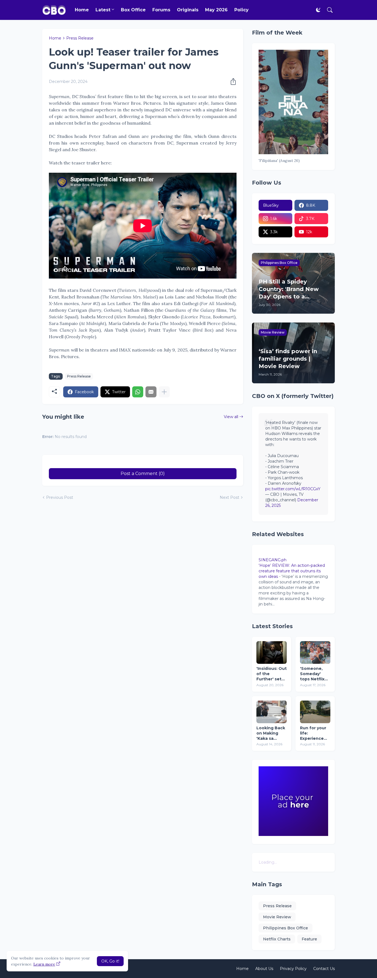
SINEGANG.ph (272, 559)
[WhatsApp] (137, 391)
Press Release (80, 38)
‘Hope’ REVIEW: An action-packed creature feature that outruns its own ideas (292, 571)
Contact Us (324, 968)
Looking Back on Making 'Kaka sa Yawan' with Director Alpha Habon (270, 733)
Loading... (268, 862)
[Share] (232, 81)
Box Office (133, 9)
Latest (102, 9)
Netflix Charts (277, 939)
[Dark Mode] (318, 10)
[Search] (330, 10)
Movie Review (277, 916)
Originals (187, 9)
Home (82, 9)
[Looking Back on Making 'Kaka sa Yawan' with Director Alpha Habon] (271, 712)
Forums (161, 9)
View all (231, 416)
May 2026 (216, 9)
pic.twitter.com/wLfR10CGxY (292, 488)
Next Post (229, 497)
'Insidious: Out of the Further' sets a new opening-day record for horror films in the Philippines (271, 674)
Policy (241, 9)
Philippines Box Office (285, 927)
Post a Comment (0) (143, 473)
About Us (264, 968)
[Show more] (164, 391)
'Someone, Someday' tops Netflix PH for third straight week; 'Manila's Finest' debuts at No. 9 (315, 674)
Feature (309, 939)
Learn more (44, 964)
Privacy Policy (293, 968)
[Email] (150, 391)
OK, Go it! (110, 961)
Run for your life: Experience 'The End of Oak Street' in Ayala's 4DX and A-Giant (315, 733)
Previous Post (59, 497)
